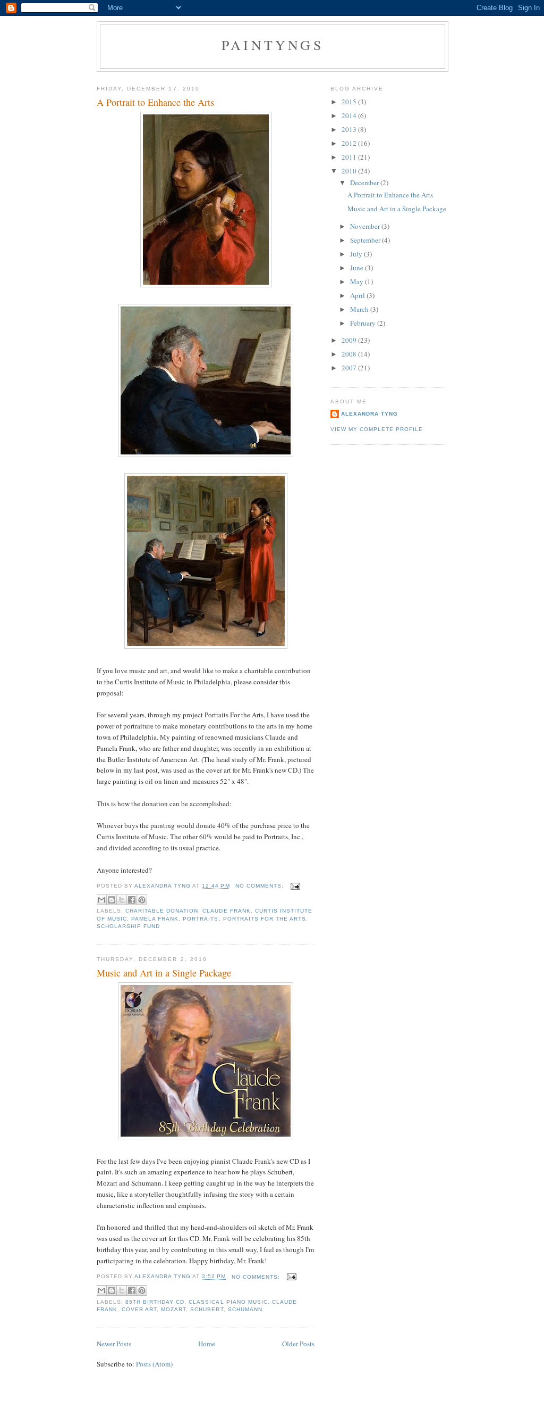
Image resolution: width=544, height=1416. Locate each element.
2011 (350, 157)
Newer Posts (114, 1343)
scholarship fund (128, 926)
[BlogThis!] (111, 900)
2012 (350, 143)
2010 (350, 171)
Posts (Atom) (154, 1364)
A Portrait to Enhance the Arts (155, 102)
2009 (350, 340)
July (357, 254)
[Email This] (101, 900)
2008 (350, 354)
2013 (350, 129)
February (363, 323)
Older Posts (298, 1343)
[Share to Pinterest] (142, 900)
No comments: (260, 886)
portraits (200, 919)
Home (206, 1343)
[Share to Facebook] (131, 900)
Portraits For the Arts (264, 919)
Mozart (173, 1309)
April (358, 295)
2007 (350, 367)
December (365, 182)
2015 (350, 101)
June (357, 267)
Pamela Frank (154, 919)
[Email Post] (294, 886)
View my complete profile (376, 429)
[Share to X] (121, 900)
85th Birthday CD (154, 1302)
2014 (350, 115)
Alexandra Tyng (369, 414)
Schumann (245, 1309)
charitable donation (161, 911)
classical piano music (228, 1302)
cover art (139, 1309)
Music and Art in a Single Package (164, 972)
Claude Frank (226, 911)
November (365, 226)
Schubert (206, 1309)
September (366, 240)
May (357, 281)
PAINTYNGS (273, 45)
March (360, 309)
